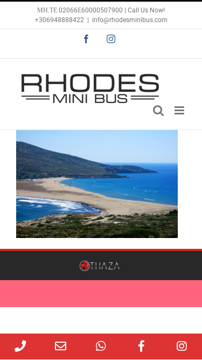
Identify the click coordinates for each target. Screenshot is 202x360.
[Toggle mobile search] (158, 110)
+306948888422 (59, 20)
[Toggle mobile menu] (180, 110)
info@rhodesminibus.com (130, 20)
